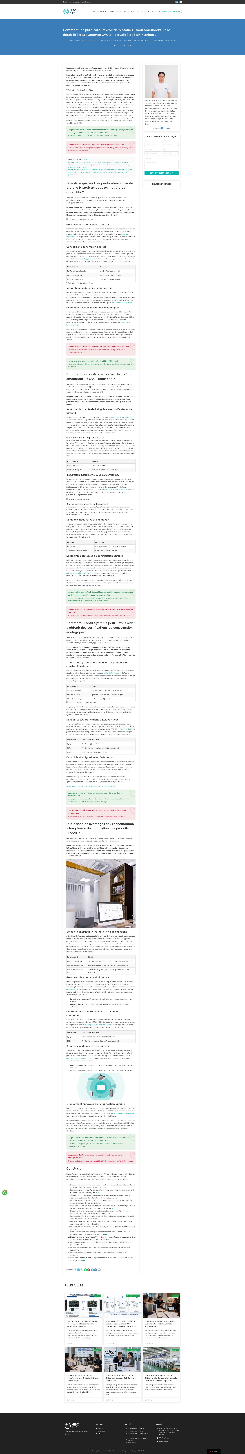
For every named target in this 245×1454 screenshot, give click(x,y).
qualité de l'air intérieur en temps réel (115, 490)
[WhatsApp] (85, 1269)
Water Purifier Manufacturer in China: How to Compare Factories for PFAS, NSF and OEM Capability (161, 1378)
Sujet (164, 150)
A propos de (142, 11)
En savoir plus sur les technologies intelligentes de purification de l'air (90, 786)
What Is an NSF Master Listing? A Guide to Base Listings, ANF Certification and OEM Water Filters (122, 1323)
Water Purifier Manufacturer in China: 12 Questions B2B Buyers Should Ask (120, 1378)
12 (78, 989)
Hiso (71, 40)
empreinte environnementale (124, 1113)
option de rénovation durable (76, 1058)
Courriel (165, 141)
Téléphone (148, 150)
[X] (78, 1269)
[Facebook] (75, 1269)
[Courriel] (99, 1269)
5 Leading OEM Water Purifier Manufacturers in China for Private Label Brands (82, 1378)
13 (111, 1024)
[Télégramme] (92, 1269)
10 (115, 785)
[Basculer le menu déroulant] (106, 11)
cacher (86, 159)
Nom (146, 141)
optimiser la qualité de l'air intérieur (121, 417)
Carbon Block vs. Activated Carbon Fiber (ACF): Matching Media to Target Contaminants (82, 1323)
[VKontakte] (95, 1269)
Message (148, 158)
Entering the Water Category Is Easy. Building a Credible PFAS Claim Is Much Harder (161, 1323)
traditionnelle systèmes (86, 259)
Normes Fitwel (126, 729)
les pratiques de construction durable (97, 1025)
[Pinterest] (88, 1269)
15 (134, 1113)
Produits (101, 11)
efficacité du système (124, 303)
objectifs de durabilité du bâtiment (78, 573)
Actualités (79, 40)
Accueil (92, 11)
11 (84, 941)
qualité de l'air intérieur (112, 673)
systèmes (78, 941)
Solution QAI (113, 11)
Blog (153, 11)
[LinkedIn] (81, 1269)
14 (87, 1058)
